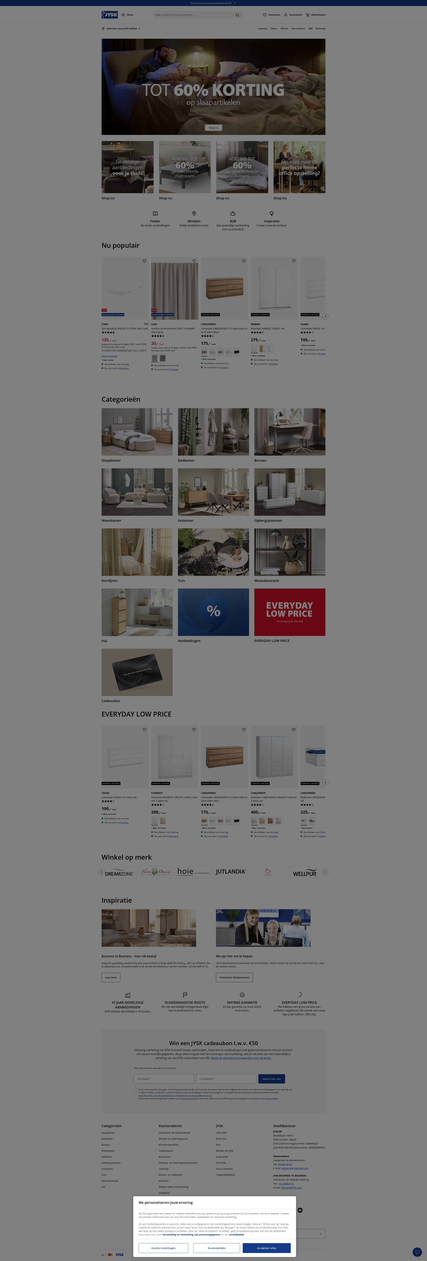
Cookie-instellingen (163, 1248)
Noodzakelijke (217, 1248)
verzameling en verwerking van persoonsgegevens (191, 1234)
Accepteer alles (266, 1248)
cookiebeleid (236, 1234)
